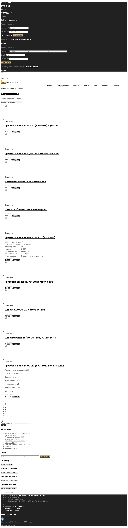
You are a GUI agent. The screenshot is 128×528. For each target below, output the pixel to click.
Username (5, 28)
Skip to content (12, 82)
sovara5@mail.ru (16, 499)
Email (3, 55)
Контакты (116, 86)
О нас (95, 86)
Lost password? (7, 35)
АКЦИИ (3, 10)
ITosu (13, 525)
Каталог (76, 86)
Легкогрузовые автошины (15, 441)
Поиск (4, 425)
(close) (3, 43)
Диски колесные (11, 439)
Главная (50, 86)
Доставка (104, 86)
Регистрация (12, 20)
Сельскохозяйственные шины (16, 445)
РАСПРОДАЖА (6, 13)
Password (5, 32)
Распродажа (9, 121)
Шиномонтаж (10, 448)
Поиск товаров (6, 423)
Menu (3, 82)
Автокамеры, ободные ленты (16, 433)
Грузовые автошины (12, 437)
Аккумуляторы (63, 86)
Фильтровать (44, 456)
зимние (8, 492)
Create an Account (22, 39)
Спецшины (10, 89)
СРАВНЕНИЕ (5, 6)
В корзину (16, 132)
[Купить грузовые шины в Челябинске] (11, 77)
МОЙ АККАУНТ (6, 3)
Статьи (86, 86)
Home (3, 89)
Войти (3, 20)
